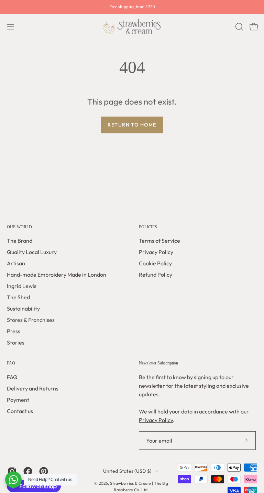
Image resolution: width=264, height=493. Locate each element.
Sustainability (23, 308)
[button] (238, 27)
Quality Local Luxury (32, 252)
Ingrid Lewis (21, 285)
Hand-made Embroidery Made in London (56, 274)
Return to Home (132, 125)
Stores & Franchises (31, 319)
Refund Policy (155, 274)
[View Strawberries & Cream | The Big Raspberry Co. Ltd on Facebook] (28, 471)
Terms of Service (159, 240)
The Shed (18, 297)
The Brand (19, 240)
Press (13, 331)
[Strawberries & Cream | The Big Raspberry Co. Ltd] (132, 26)
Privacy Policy (156, 252)
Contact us (20, 411)
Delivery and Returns (32, 388)
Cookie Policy (155, 263)
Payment (18, 399)
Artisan (16, 263)
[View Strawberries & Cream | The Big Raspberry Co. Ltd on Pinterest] (43, 471)
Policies (148, 227)
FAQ (11, 363)
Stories (15, 342)
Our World (19, 227)
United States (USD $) (127, 471)
